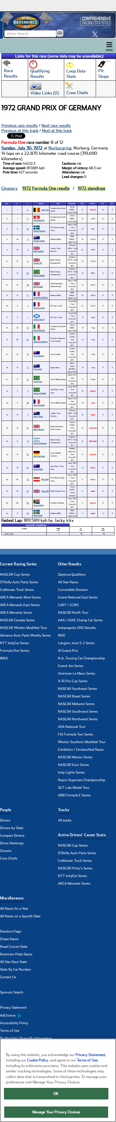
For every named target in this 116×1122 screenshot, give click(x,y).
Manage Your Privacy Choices (56, 1112)
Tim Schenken (39, 356)
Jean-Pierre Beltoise (41, 297)
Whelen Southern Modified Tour (82, 742)
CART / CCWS (68, 605)
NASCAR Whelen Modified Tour (23, 628)
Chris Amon (38, 369)
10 (27, 229)
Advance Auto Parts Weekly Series (25, 635)
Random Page (10, 931)
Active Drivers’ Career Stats (82, 835)
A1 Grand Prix (68, 651)
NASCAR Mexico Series (75, 757)
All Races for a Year (14, 909)
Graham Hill (38, 263)
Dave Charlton (39, 505)
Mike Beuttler (38, 287)
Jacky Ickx (45, 210)
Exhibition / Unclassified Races (81, 750)
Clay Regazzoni (39, 220)
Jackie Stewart (39, 319)
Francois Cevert (39, 308)
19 (27, 328)
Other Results (69, 564)
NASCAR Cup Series (15, 575)
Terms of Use (9, 1031)
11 (27, 261)
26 (28, 273)
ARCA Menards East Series (20, 605)
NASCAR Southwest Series (78, 712)
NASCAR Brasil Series (74, 696)
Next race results (56, 125)
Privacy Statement (13, 1008)
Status (92, 203)
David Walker (38, 469)
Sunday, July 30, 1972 (22, 148)
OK (56, 1094)
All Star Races (68, 582)
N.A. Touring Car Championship (81, 658)
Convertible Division (73, 590)
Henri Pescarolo (39, 405)
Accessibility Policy (14, 1023)
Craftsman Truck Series (17, 590)
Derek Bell (45, 491)
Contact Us (8, 977)
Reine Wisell (38, 515)
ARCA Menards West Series (20, 597)
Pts (112, 203)
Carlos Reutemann (40, 443)
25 (27, 468)
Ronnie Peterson (39, 231)
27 (27, 491)
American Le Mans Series (76, 673)
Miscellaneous (11, 898)
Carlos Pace (38, 381)
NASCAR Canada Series (17, 620)
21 (27, 379)
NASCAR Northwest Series (78, 719)
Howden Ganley (39, 241)
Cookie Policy (37, 1060)
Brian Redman (39, 251)
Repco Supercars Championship (81, 780)
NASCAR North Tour (73, 613)
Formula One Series (14, 651)
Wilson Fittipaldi (39, 275)
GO (59, 33)
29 (28, 503)
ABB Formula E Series (74, 795)
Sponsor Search (11, 992)
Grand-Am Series (70, 666)
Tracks (63, 810)
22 (27, 454)
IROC (62, 635)
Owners (6, 851)
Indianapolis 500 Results (77, 628)
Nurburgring (59, 148)
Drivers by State (11, 828)
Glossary (9, 188)
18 (27, 513)
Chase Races (9, 939)
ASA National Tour (72, 727)
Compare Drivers (12, 836)
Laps (82, 203)
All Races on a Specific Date (20, 916)
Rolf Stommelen (39, 456)
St (17, 203)
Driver (41, 203)
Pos (6, 203)
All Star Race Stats (13, 962)
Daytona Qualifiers (72, 575)
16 (27, 340)
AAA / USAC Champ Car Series (80, 620)
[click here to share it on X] (96, 34)
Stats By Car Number (15, 969)
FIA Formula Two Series (75, 734)
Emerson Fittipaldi (40, 393)
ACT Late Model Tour (74, 788)
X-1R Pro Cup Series (73, 681)
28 (28, 285)
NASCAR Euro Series (73, 765)
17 (27, 239)
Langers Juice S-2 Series (76, 643)
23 (27, 479)
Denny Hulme (38, 416)
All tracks (65, 820)
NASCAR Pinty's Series (75, 868)
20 (28, 403)
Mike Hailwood (39, 429)
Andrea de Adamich (41, 342)
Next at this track (57, 130)
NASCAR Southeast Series (77, 689)
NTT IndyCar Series (14, 643)
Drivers (5, 820)
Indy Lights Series (71, 772)
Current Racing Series (18, 564)
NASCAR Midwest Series (76, 704)
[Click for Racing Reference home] (58, 25)
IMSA (4, 658)
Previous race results (19, 125)
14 (27, 428)
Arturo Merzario (39, 330)
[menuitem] (29, 1015)
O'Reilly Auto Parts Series (19, 582)
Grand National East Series (78, 597)
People (5, 810)
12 (27, 441)
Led (103, 203)
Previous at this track (19, 130)
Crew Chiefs (8, 858)
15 (27, 354)
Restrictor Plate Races (16, 954)
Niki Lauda (45, 479)
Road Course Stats (14, 947)
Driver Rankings (12, 843)
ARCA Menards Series (16, 613)
